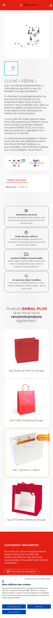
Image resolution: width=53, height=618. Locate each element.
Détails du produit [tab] (16, 180)
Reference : (11, 187)
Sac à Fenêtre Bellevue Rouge (26, 519)
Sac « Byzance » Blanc (26, 469)
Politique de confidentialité (37, 579)
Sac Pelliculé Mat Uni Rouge (26, 370)
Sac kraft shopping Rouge (26, 420)
